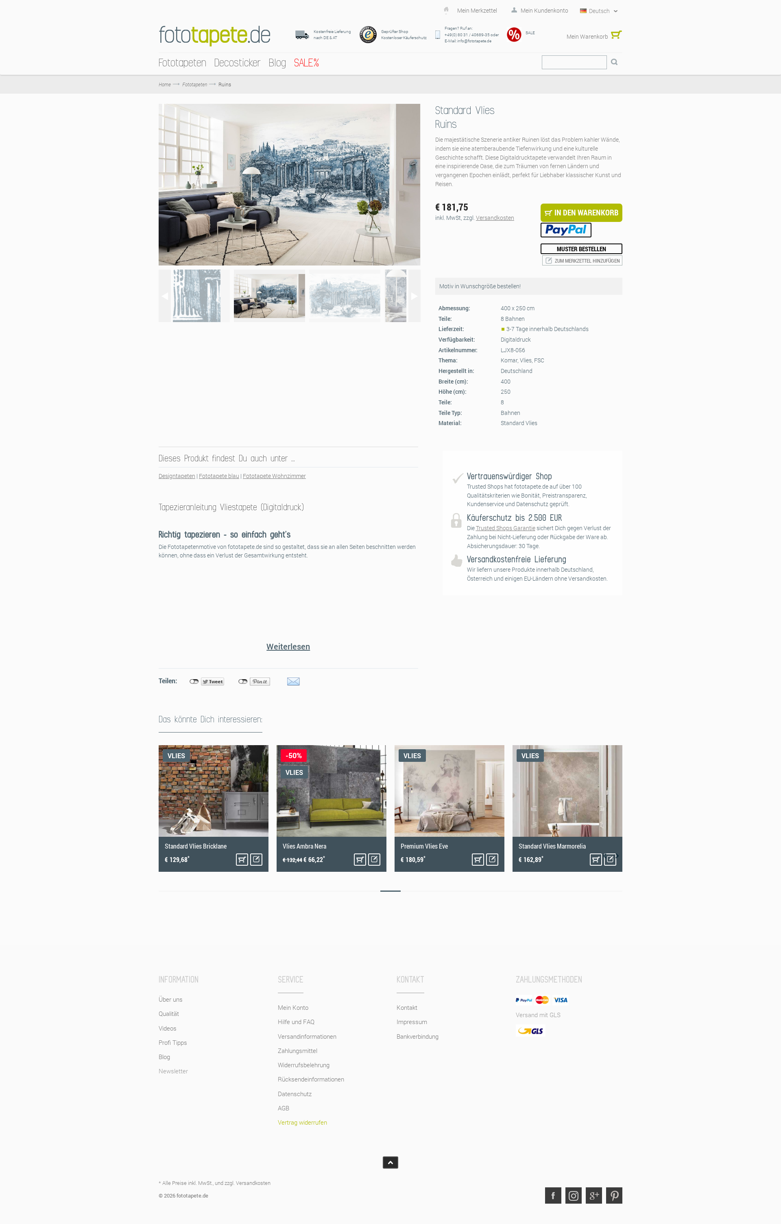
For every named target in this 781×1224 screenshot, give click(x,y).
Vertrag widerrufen (302, 1122)
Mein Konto (293, 1007)
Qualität (169, 1013)
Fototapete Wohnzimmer (274, 476)
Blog (164, 1057)
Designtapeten (177, 476)
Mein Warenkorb (587, 36)
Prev (605, 856)
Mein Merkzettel (477, 10)
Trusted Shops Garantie (505, 528)
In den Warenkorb (242, 859)
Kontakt (407, 1007)
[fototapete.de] (215, 36)
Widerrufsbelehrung (303, 1065)
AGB (283, 1108)
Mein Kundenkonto (544, 10)
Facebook (553, 1195)
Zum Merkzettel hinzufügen (587, 260)
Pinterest (614, 1195)
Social (573, 1195)
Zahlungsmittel (297, 1050)
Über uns (171, 999)
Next (617, 856)
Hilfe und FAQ (296, 1022)
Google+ (594, 1195)
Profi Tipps (173, 1042)
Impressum (412, 1022)
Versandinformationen (307, 1036)
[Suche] (614, 62)
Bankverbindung (417, 1036)
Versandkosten (495, 218)
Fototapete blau (219, 476)
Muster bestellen (581, 249)
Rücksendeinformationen (311, 1079)
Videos (168, 1028)
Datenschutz (295, 1094)
